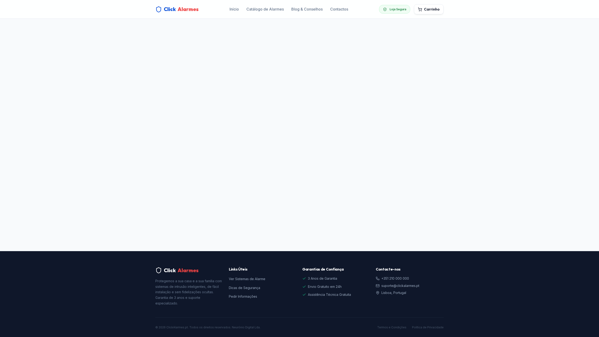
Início (234, 9)
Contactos (339, 9)
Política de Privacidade (428, 327)
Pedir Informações (243, 296)
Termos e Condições (391, 327)
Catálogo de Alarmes (265, 9)
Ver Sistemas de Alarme (247, 279)
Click (181, 9)
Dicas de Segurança (244, 288)
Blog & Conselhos (307, 9)
